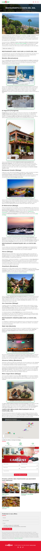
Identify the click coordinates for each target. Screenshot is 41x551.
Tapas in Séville (5, 494)
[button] (11, 490)
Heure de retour (23, 467)
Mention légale (33, 545)
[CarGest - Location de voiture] (6, 3)
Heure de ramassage (24, 464)
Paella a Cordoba (5, 507)
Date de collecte (6, 464)
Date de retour (6, 467)
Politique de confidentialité (18, 538)
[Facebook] (18, 547)
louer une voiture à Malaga (21, 43)
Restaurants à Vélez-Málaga (27, 494)
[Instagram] (20, 547)
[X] (23, 547)
